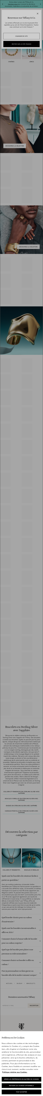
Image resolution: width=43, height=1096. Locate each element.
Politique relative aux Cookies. (14, 1072)
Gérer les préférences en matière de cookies (21, 1079)
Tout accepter (21, 1092)
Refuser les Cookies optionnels (21, 1085)
